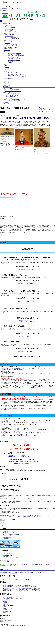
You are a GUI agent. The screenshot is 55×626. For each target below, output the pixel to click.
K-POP (7, 26)
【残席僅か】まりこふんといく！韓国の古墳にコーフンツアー (18, 589)
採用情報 (5, 609)
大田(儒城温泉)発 (9, 78)
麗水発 (7, 83)
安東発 (7, 67)
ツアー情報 (41, 108)
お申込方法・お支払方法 (8, 597)
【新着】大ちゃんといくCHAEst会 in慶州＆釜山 (14, 585)
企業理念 (5, 601)
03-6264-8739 (7, 368)
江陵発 (7, 65)
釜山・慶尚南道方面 (13, 57)
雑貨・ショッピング (10, 29)
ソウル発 (7, 51)
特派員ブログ (6, 612)
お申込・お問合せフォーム (11, 95)
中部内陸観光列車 (7, 537)
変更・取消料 (6, 600)
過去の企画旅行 (6, 556)
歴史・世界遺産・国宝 (10, 37)
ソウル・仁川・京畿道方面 (14, 53)
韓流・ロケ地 (8, 25)
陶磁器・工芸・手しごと (11, 40)
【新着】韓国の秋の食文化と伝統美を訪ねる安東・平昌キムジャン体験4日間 (21, 590)
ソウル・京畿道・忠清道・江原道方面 (17, 77)
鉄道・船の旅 (8, 48)
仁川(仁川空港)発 (9, 62)
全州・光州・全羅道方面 (14, 60)
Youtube (3, 525)
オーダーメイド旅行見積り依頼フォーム (15, 94)
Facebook (3, 523)
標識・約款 (5, 604)
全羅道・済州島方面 (13, 75)
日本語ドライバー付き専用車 (12, 89)
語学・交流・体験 (9, 34)
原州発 (7, 64)
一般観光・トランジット (11, 45)
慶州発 (7, 69)
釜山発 (7, 71)
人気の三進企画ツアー (8, 553)
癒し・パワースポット (10, 31)
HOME (40, 107)
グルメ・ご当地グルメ (10, 27)
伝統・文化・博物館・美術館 (12, 38)
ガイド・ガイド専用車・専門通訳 (13, 91)
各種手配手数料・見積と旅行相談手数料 (15, 99)
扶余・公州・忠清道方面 (14, 58)
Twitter (2, 521)
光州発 (7, 81)
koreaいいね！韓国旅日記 (9, 611)
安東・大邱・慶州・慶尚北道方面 (16, 55)
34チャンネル (6, 102)
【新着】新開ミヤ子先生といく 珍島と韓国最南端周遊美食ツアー (18, 588)
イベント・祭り (9, 36)
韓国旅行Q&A (8, 98)
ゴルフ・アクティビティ (11, 44)
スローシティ (8, 41)
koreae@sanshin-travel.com (21, 368)
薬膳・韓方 (8, 33)
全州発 (7, 79)
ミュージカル (8, 88)
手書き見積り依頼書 (10, 96)
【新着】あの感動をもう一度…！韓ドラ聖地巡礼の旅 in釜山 (17, 586)
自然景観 (7, 43)
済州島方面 (10, 61)
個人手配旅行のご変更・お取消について (15, 101)
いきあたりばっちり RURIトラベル (11, 557)
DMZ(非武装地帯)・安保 (11, 47)
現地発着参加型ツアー (8, 555)
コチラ (24, 424)
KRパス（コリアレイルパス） (10, 535)
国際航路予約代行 (7, 538)
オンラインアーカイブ (44, 109)
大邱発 (7, 68)
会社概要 (5, 602)
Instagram (3, 522)
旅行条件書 (41, 470)
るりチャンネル (6, 103)
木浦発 (7, 82)
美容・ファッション (10, 30)
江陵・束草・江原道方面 (14, 54)
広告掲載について (7, 608)
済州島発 (7, 85)
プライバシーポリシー (8, 605)
